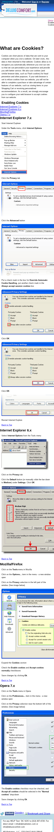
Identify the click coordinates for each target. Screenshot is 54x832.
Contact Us (38, 21)
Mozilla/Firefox (8, 112)
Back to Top (7, 425)
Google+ (19, 812)
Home (2, 21)
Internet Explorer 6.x (10, 109)
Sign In (35, 2)
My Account (13, 21)
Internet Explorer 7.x (10, 106)
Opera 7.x (5, 114)
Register (45, 2)
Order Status (26, 21)
